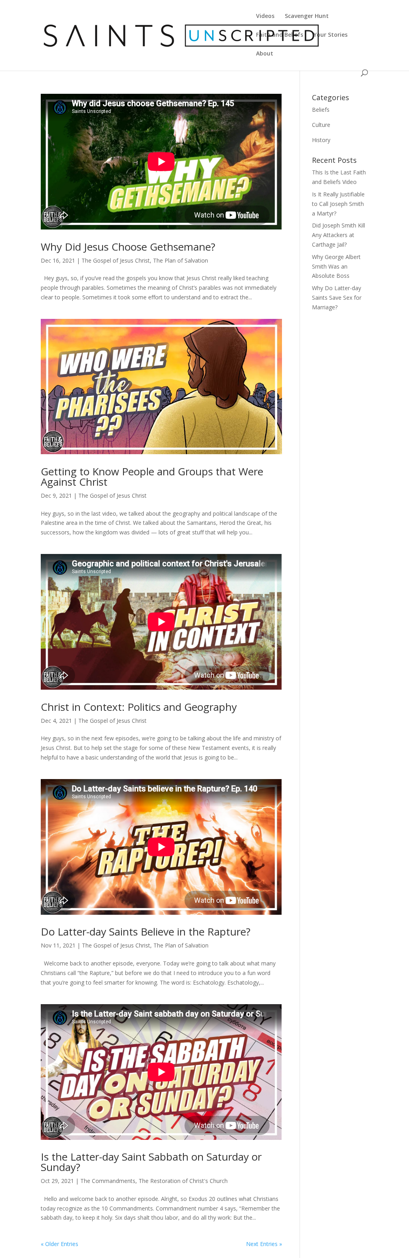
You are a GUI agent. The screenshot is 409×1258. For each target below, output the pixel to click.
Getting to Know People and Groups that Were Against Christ (152, 476)
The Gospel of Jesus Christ (115, 260)
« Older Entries (59, 1244)
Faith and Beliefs (279, 35)
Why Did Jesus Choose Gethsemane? (128, 246)
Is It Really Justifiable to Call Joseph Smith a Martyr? (338, 203)
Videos (265, 16)
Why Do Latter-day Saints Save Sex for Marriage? (336, 297)
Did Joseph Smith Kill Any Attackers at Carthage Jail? (338, 235)
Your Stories (330, 35)
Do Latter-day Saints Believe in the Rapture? (145, 931)
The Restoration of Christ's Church (183, 1181)
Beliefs (321, 109)
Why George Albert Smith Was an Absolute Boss (336, 266)
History (321, 140)
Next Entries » (264, 1244)
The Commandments (107, 1181)
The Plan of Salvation (180, 260)
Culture (321, 125)
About (264, 54)
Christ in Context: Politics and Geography (139, 707)
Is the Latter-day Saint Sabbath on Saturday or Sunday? (151, 1161)
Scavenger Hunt (307, 16)
